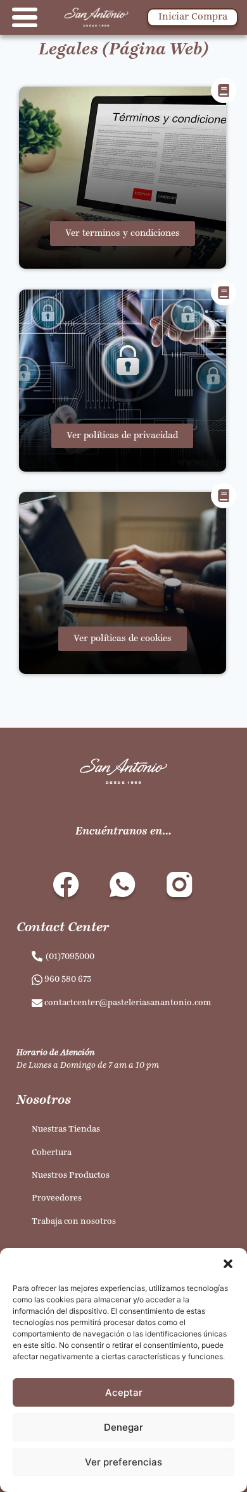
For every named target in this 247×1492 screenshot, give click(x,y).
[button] (228, 1263)
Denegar (123, 1427)
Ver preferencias (123, 1462)
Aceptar (123, 1392)
